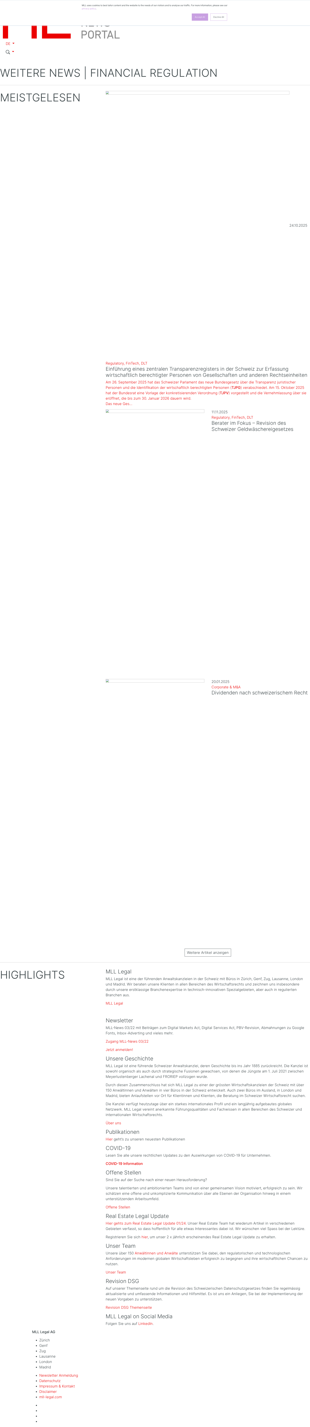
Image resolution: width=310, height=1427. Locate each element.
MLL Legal (114, 1003)
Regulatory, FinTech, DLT (126, 363)
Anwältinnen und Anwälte (156, 1253)
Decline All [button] (218, 17)
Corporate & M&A (226, 687)
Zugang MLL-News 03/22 (127, 1041)
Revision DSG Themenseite (129, 1307)
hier (145, 1237)
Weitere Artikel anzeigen (208, 952)
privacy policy (89, 8)
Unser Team (116, 1272)
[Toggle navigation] (8, 60)
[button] (63, 52)
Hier (109, 1139)
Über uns (113, 1123)
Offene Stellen (118, 1207)
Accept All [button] (200, 17)
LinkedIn (145, 1323)
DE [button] (8, 44)
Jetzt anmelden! (119, 1050)
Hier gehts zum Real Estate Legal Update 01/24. (147, 1223)
